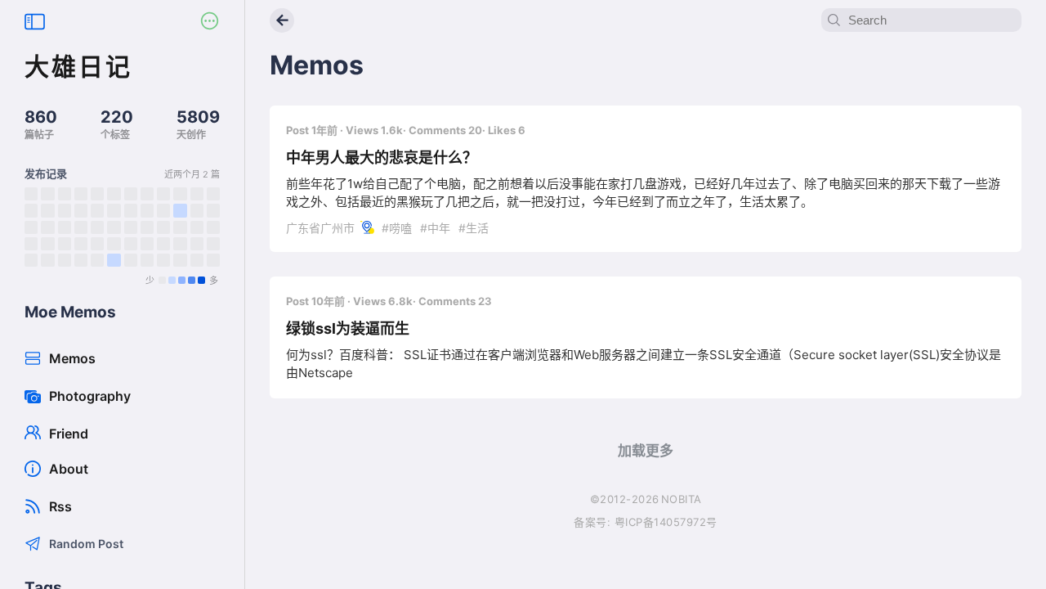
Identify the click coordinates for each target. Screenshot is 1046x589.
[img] (31, 193)
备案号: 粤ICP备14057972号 (645, 521)
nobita (681, 499)
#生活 (472, 228)
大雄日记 (78, 66)
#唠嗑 (397, 228)
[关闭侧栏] (35, 22)
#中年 (433, 228)
